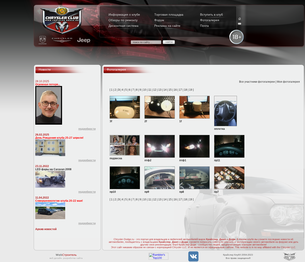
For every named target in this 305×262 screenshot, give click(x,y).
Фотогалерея (209, 20)
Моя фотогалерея (288, 81)
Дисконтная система (123, 25)
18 (185, 89)
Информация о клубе (124, 14)
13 (159, 89)
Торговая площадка (168, 14)
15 (170, 89)
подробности (87, 128)
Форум (159, 20)
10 (144, 89)
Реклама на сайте (167, 25)
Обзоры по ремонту (123, 20)
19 (190, 89)
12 (154, 89)
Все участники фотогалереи (257, 81)
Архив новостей (45, 229)
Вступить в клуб (211, 14)
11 (149, 89)
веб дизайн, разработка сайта (66, 258)
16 (175, 89)
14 (165, 89)
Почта (204, 25)
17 (180, 89)
